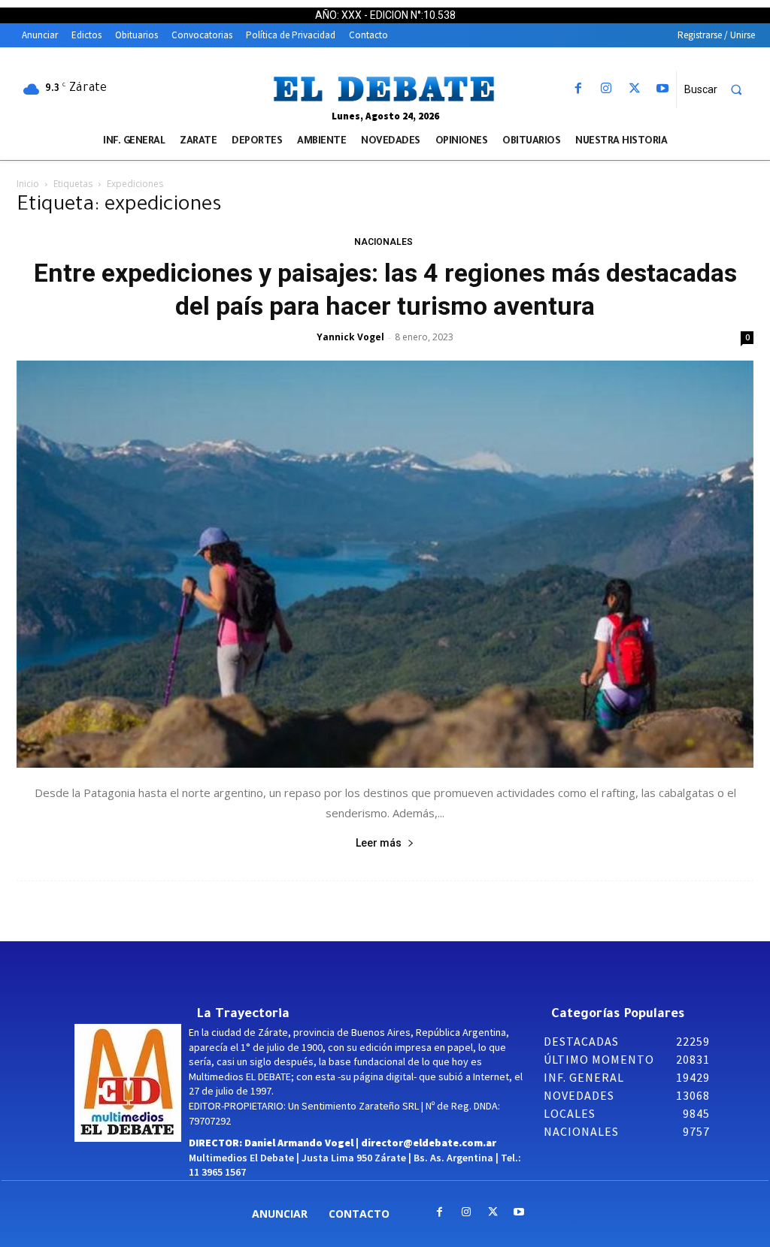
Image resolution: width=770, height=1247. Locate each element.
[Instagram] (606, 89)
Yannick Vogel (350, 337)
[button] (719, 89)
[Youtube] (662, 89)
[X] (634, 89)
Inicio (28, 183)
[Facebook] (578, 89)
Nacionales (383, 242)
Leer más (379, 843)
